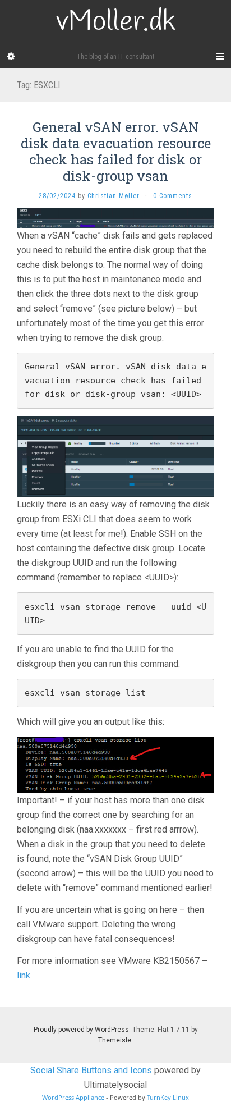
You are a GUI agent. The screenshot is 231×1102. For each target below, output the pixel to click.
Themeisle (114, 1040)
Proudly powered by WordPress (81, 1030)
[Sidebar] (11, 56)
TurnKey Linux (168, 1097)
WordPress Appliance (73, 1097)
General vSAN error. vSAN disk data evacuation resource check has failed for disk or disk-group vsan (116, 151)
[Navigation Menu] (220, 56)
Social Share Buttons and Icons (91, 1070)
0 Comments (172, 196)
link (23, 975)
